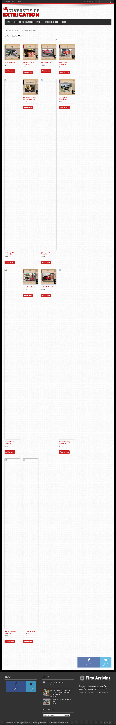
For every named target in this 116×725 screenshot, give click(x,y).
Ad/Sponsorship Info (101, 693)
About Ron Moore (9, 1)
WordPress (43, 723)
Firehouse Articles (52, 22)
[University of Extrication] (21, 15)
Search (67, 715)
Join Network (89, 693)
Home (8, 22)
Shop (64, 22)
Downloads (28, 30)
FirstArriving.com (62, 723)
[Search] (109, 1)
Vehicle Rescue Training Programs (26, 22)
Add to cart (9, 71)
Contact (19, 1)
